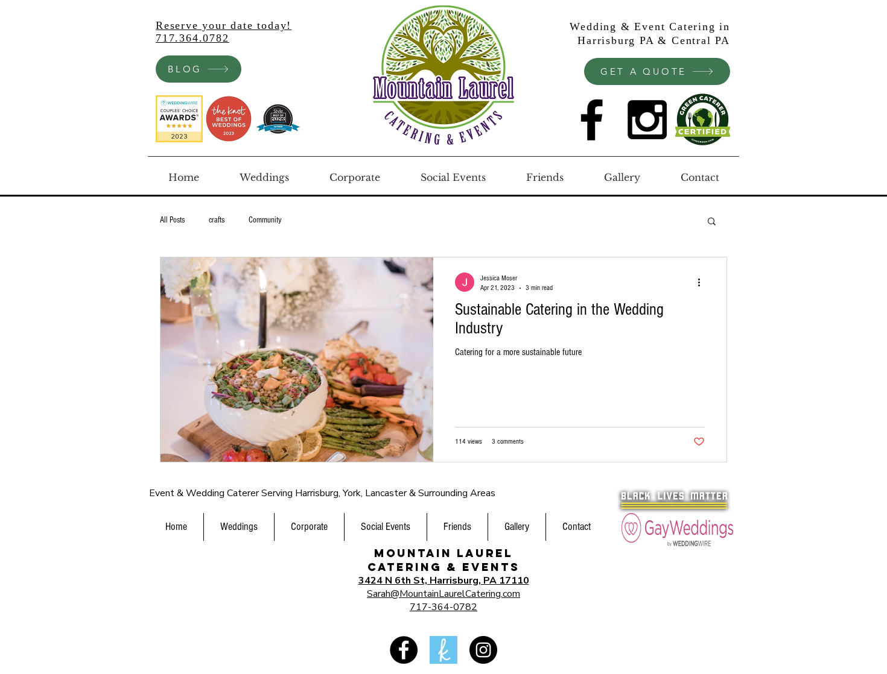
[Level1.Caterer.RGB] (702, 119)
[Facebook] (404, 650)
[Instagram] (483, 650)
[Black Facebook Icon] (591, 119)
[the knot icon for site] (443, 650)
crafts (216, 220)
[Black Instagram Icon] (647, 119)
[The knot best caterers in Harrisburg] (228, 118)
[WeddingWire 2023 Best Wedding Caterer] (179, 118)
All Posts (172, 220)
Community (265, 220)
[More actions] (703, 282)
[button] (711, 222)
